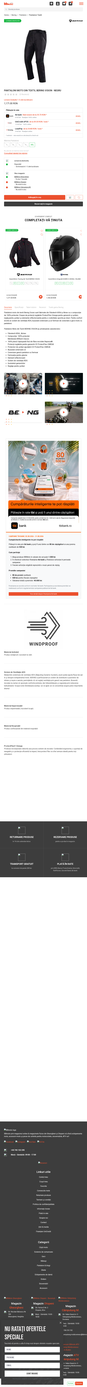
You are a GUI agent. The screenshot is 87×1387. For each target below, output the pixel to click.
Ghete (43, 1270)
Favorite (43, 1186)
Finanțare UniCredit (43, 1231)
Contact (44, 1222)
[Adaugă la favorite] (70, 197)
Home (6, 15)
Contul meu (43, 1177)
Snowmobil (43, 1284)
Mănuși (43, 1261)
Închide (70, 1383)
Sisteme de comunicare (43, 1252)
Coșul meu (43, 1182)
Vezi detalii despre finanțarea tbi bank (43, 594)
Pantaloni (23, 15)
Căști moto (43, 1247)
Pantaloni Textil (35, 15)
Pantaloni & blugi (43, 1265)
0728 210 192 (67, 1330)
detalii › (78, 116)
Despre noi (43, 1218)
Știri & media (44, 1227)
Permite (79, 1383)
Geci (43, 1256)
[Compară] (79, 197)
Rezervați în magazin (43, 204)
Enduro (43, 1279)
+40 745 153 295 (18, 1150)
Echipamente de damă (43, 1275)
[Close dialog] (61, 1323)
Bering (14, 15)
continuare (32, 1373)
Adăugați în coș (34, 197)
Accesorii (43, 1288)
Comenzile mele (43, 1191)
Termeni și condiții (43, 1200)
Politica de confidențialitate (43, 1204)
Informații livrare (43, 1209)
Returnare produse (43, 1195)
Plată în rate (43, 1213)
